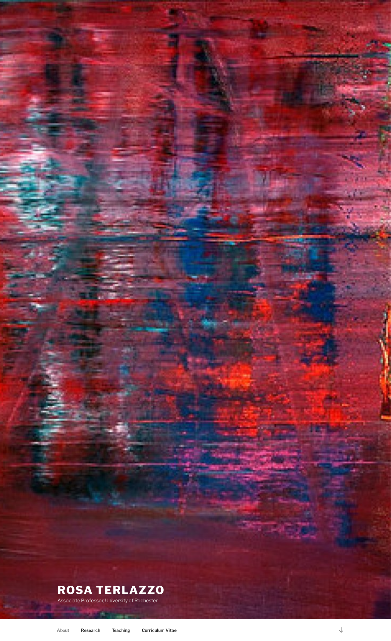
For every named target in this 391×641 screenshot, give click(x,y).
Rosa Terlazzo (111, 590)
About (63, 630)
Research (90, 630)
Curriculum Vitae (159, 630)
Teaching (121, 630)
